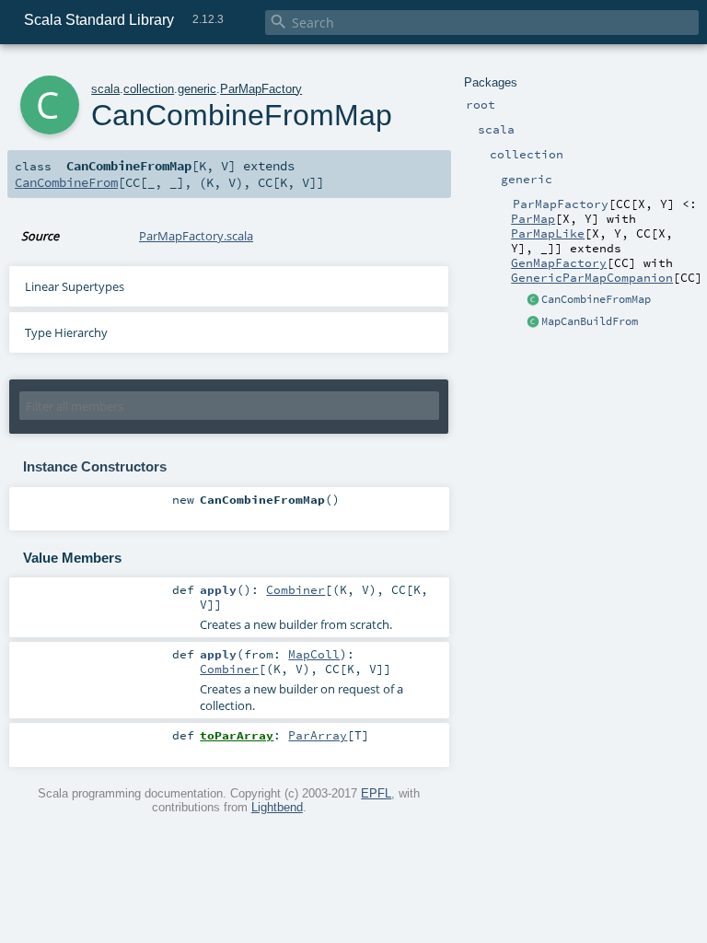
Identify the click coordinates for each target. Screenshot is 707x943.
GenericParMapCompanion (592, 277)
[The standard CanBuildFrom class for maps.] (533, 322)
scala (105, 89)
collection (148, 89)
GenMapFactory (559, 262)
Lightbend (277, 807)
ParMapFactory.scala (196, 235)
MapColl (314, 653)
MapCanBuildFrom (589, 321)
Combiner (295, 589)
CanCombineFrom (66, 182)
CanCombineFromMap (596, 299)
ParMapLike (548, 233)
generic (197, 89)
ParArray (317, 735)
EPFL (376, 793)
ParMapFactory (261, 89)
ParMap (533, 218)
